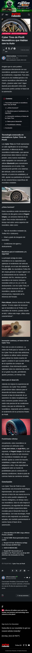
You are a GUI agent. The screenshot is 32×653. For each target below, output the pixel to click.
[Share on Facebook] (6, 48)
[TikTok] (29, 578)
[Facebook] (24, 645)
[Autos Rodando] (16, 14)
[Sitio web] (25, 578)
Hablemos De (6, 33)
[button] (3, 14)
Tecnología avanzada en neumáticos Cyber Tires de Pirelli (15, 103)
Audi (19, 449)
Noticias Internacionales (19, 33)
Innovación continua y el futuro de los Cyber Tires (16, 117)
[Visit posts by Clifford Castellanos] (4, 58)
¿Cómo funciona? (12, 108)
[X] (26, 645)
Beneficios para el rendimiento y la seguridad (16, 112)
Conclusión (8, 128)
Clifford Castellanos (11, 56)
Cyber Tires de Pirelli (18, 563)
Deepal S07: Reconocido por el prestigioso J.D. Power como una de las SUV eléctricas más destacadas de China (16, 553)
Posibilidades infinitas (14, 124)
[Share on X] (9, 48)
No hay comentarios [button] (23, 595)
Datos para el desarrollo (14, 121)
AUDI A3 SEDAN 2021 (10, 548)
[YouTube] (27, 578)
